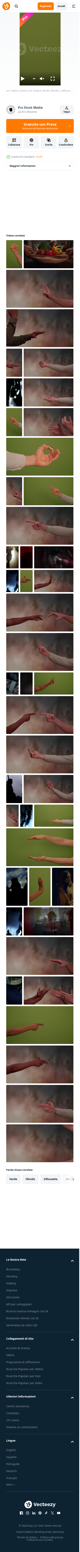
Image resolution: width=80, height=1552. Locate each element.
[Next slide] (64, 1474)
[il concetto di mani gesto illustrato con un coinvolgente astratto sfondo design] (31, 1285)
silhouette (50, 1474)
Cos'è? (39, 156)
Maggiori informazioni (23, 166)
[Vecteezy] (6, 6)
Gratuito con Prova (40, 126)
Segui (66, 111)
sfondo (30, 1474)
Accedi (61, 6)
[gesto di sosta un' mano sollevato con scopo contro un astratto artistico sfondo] (39, 753)
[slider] (34, 78)
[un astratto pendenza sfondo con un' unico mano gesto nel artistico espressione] (31, 1015)
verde (13, 1474)
